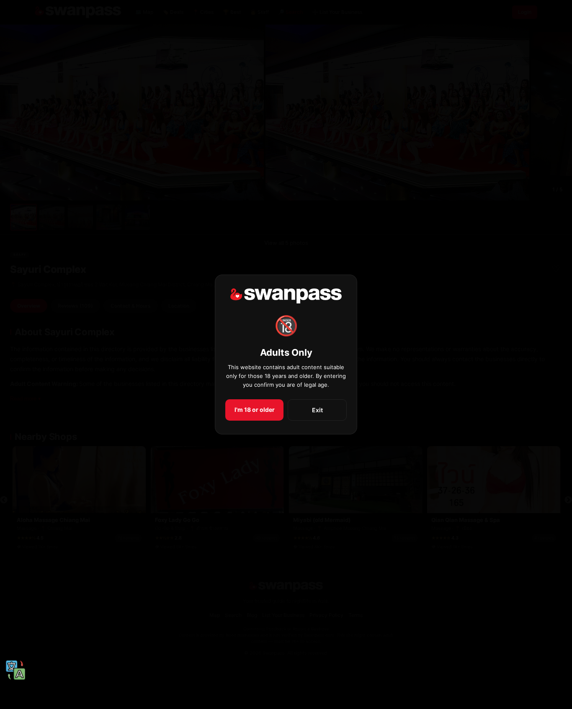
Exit (317, 410)
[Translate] (15, 671)
